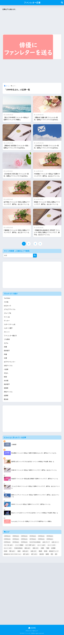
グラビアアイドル (9, 309)
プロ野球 (7, 339)
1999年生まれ (50, 539)
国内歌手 (7, 350)
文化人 (6, 373)
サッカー (7, 320)
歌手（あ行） (26, 554)
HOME (33, 628)
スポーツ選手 (8, 328)
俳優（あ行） (28, 548)
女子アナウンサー (9, 362)
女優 (5, 358)
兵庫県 (42, 548)
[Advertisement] (32, 22)
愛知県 (40, 551)
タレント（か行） (52, 545)
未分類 (6, 380)
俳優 (5, 347)
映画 (5, 377)
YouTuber (7, 298)
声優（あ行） (12, 551)
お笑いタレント (55, 542)
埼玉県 (5, 551)
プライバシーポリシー (32, 630)
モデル (6, 343)
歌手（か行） (34, 554)
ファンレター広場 (32, 2)
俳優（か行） (36, 548)
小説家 (6, 369)
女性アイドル (8, 365)
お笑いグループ (46, 542)
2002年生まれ (24, 542)
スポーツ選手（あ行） (30, 545)
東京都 (45, 551)
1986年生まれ (7, 536)
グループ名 (7, 313)
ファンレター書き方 (10, 335)
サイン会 (7, 317)
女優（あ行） (26, 551)
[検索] (35, 255)
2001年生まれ (16, 542)
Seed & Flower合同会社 (35, 542)
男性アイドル (8, 392)
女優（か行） (34, 551)
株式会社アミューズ (53, 551)
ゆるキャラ (7, 306)
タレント (7, 332)
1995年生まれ (16, 539)
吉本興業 (53, 548)
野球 (52, 554)
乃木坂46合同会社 (18, 548)
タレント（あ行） (42, 545)
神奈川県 (42, 554)
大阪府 (18, 551)
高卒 (56, 554)
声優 (5, 354)
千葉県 (47, 548)
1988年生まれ (16, 536)
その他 (6, 302)
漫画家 (6, 388)
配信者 (6, 399)
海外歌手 (7, 384)
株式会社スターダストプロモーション (12, 554)
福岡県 (47, 554)
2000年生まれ (7, 542)
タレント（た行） (8, 548)
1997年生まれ (33, 539)
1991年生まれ (33, 536)
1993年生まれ (50, 536)
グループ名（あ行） (8, 545)
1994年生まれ (7, 539)
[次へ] (40, 244)
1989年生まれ (24, 536)
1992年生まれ (41, 536)
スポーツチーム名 (9, 324)
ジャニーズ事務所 (19, 545)
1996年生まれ (24, 539)
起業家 (6, 395)
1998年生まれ (41, 539)
